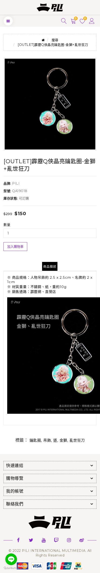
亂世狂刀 (77, 440)
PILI (16, 183)
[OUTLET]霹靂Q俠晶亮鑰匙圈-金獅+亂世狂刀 (53, 45)
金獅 (63, 440)
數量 (6, 225)
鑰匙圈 (35, 440)
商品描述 (49, 266)
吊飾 (47, 440)
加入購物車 (15, 246)
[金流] (50, 566)
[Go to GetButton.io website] (11, 568)
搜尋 (55, 40)
